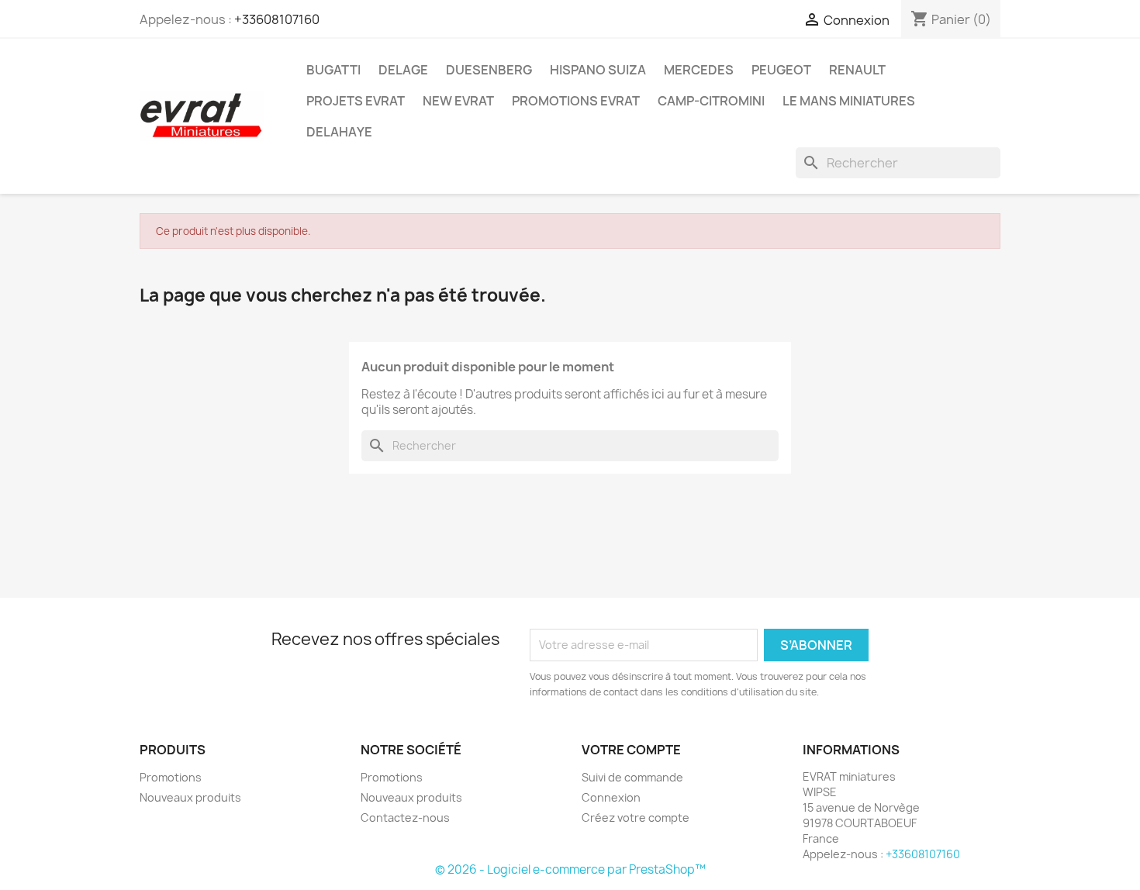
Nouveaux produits (190, 797)
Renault (857, 69)
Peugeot (781, 69)
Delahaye (339, 131)
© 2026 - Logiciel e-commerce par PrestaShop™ (570, 869)
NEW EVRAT (458, 100)
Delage (403, 69)
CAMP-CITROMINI (711, 100)
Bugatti (333, 69)
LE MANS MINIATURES (848, 100)
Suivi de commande (632, 777)
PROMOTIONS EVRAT (576, 100)
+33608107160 (277, 19)
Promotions (171, 777)
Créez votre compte (635, 817)
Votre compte (631, 749)
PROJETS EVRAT (355, 100)
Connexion (611, 797)
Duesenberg (489, 69)
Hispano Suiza (598, 69)
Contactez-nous (405, 817)
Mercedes (699, 69)
